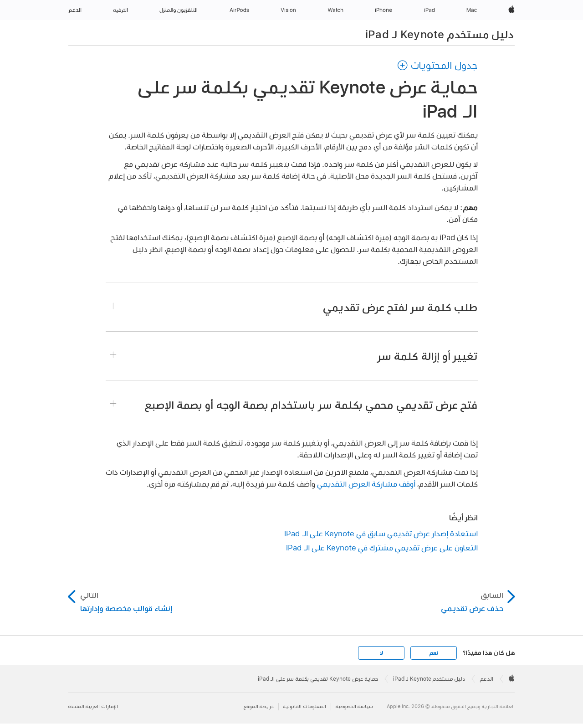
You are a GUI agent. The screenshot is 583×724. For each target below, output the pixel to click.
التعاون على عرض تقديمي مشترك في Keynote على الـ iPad (382, 547)
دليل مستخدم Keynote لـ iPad (439, 34)
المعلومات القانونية (304, 706)
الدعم (486, 679)
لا (381, 653)
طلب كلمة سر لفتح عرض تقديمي (400, 307)
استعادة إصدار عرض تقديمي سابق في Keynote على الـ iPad (381, 533)
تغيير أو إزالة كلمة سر (427, 355)
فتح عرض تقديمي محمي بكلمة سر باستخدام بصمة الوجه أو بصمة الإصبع (311, 404)
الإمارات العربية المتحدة (93, 706)
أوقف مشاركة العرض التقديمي (366, 484)
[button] (437, 65)
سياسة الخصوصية (354, 706)
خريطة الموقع (259, 706)
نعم (433, 653)
